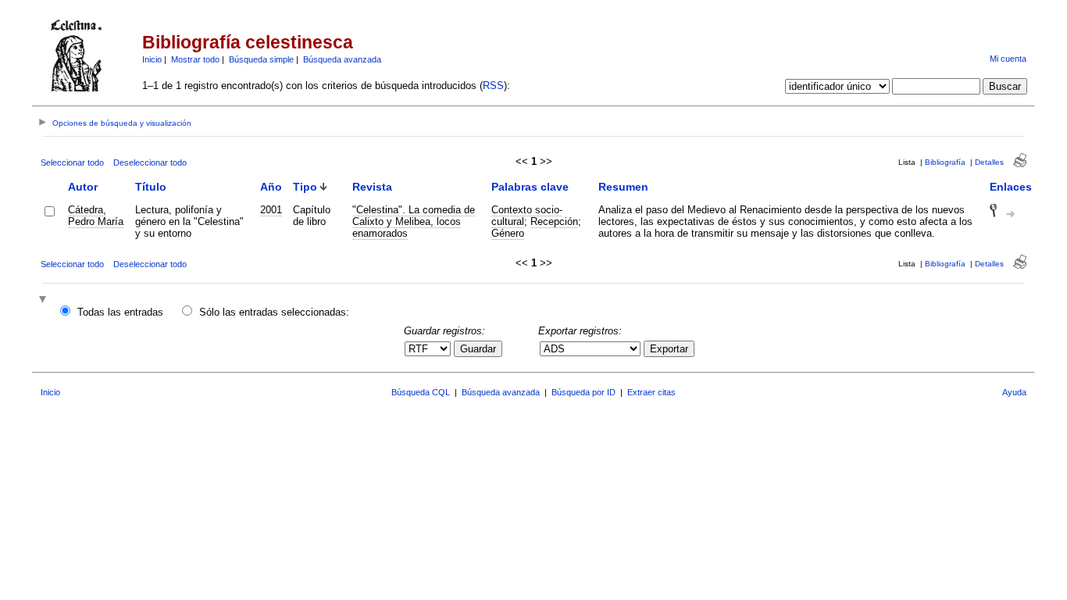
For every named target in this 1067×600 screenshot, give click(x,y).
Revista (372, 186)
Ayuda (1014, 392)
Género (507, 233)
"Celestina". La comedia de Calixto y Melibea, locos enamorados (413, 221)
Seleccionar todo (72, 162)
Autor (83, 186)
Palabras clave (530, 186)
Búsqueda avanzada (342, 59)
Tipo (305, 186)
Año (271, 186)
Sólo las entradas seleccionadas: (274, 312)
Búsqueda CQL (420, 392)
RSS (493, 85)
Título (150, 186)
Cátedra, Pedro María (95, 215)
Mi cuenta (1008, 58)
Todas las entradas (120, 312)
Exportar (669, 349)
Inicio (152, 59)
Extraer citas (651, 392)
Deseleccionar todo (150, 162)
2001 (271, 210)
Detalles (989, 162)
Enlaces (1011, 186)
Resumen (623, 186)
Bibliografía (945, 162)
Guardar (478, 349)
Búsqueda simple (261, 59)
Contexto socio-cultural (526, 215)
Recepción (554, 221)
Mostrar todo (195, 59)
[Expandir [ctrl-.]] (44, 300)
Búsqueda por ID (583, 392)
